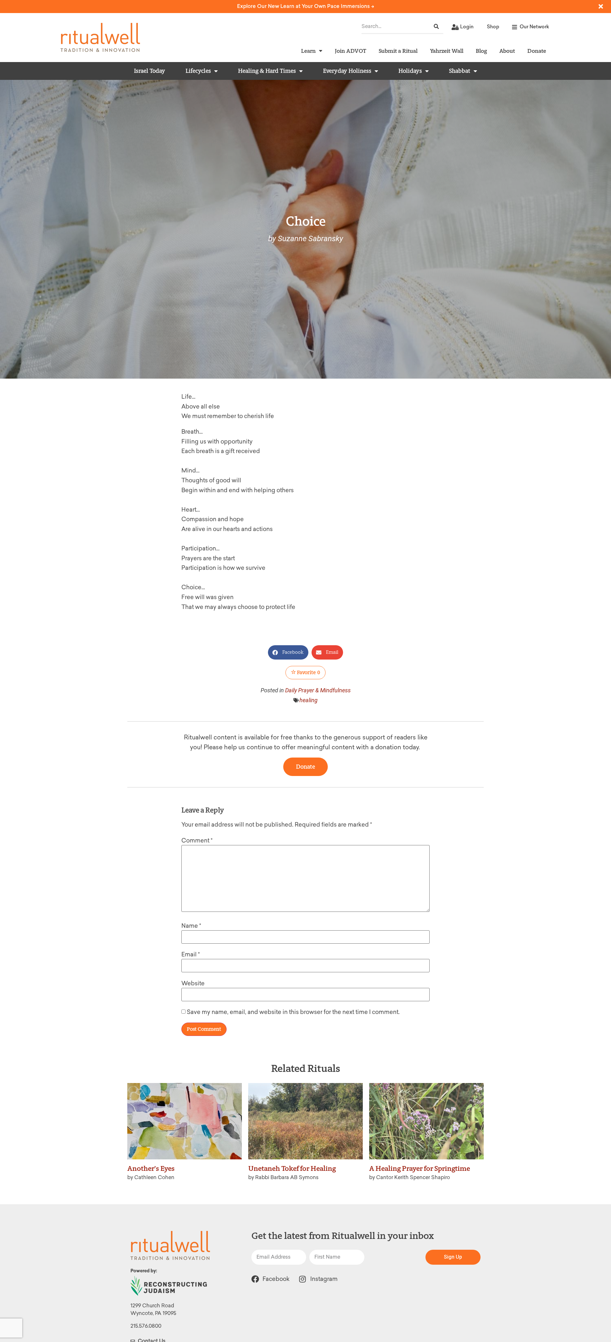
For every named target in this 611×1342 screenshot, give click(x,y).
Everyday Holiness (347, 70)
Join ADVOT (350, 50)
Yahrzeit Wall (446, 50)
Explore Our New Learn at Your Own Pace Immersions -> (305, 6)
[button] (288, 652)
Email (190, 954)
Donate (536, 50)
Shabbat (459, 70)
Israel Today (149, 70)
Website (193, 983)
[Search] (436, 26)
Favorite (308, 672)
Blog (481, 50)
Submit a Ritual (398, 50)
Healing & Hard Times (267, 70)
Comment (197, 840)
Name (191, 926)
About (507, 50)
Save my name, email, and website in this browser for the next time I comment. (293, 1012)
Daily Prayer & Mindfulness (318, 690)
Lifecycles (198, 70)
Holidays (410, 70)
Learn (308, 50)
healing (308, 700)
